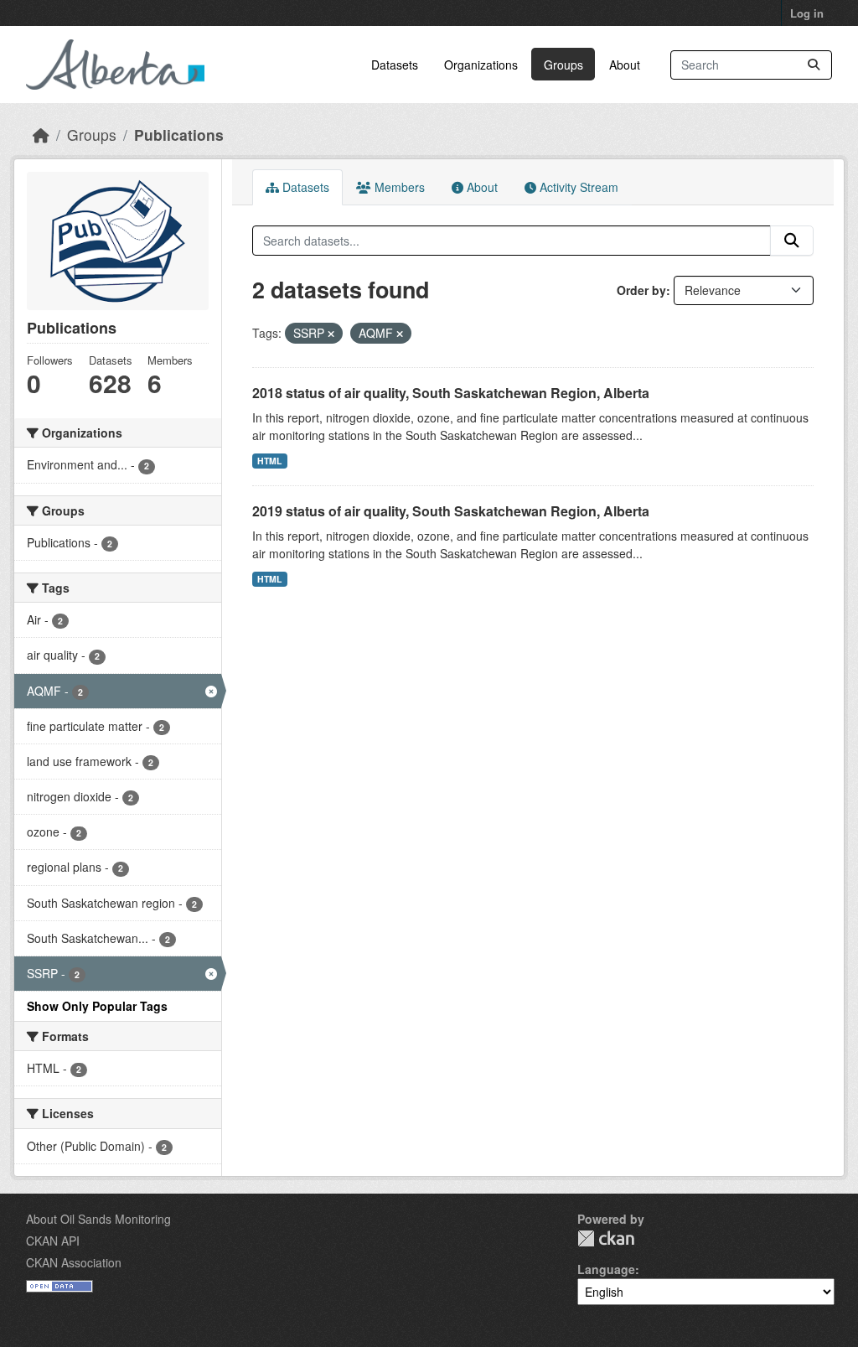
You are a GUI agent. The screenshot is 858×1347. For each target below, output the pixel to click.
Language (606, 1269)
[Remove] (331, 333)
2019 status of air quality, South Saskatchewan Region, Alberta (450, 511)
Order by (641, 290)
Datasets (394, 64)
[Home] (41, 134)
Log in (807, 13)
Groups (563, 64)
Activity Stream (577, 187)
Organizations (481, 64)
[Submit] (813, 65)
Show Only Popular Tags (97, 1005)
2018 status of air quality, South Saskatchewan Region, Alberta (450, 392)
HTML (269, 460)
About (624, 64)
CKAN (605, 1238)
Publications (179, 134)
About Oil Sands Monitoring (98, 1218)
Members (398, 187)
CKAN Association (73, 1262)
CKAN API (53, 1240)
